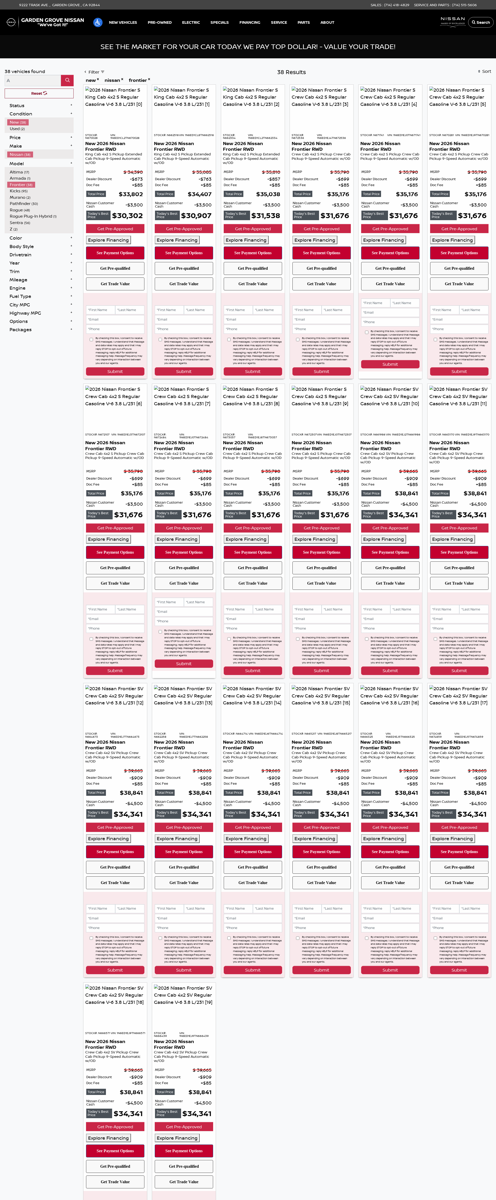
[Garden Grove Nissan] (45, 21)
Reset (37, 145)
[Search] (67, 132)
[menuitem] (40, 174)
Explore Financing (108, 291)
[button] (98, 22)
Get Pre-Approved (115, 280)
